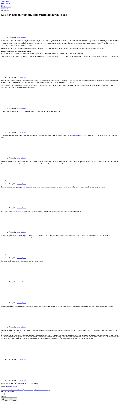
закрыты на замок (77, 135)
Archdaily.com (21, 37)
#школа (20, 390)
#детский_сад (5, 390)
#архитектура (31, 390)
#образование (13, 390)
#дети (25, 390)
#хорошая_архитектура (42, 390)
